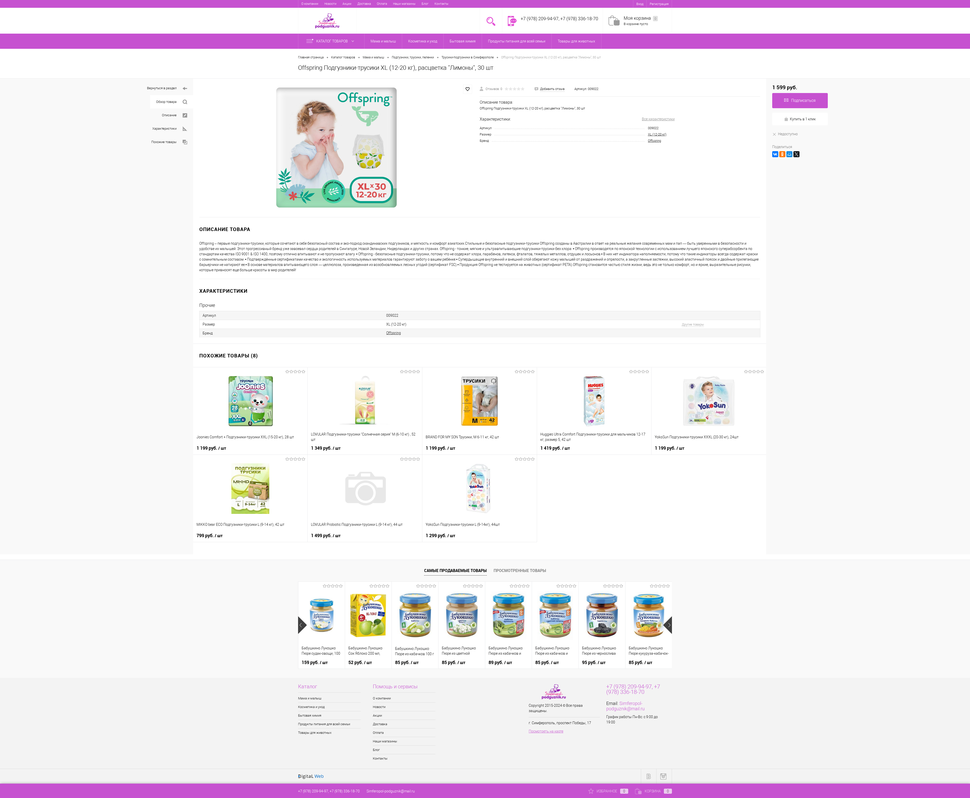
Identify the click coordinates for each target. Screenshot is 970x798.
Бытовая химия (309, 715)
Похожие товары (164, 142)
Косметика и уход (311, 707)
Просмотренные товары (520, 570)
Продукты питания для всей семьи (324, 724)
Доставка (364, 4)
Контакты (441, 4)
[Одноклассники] (782, 154)
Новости (330, 4)
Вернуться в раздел (162, 88)
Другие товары (693, 324)
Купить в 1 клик (803, 119)
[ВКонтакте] (775, 154)
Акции (347, 4)
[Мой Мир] (789, 154)
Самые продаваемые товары (455, 570)
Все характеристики (658, 119)
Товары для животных (314, 733)
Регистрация (659, 4)
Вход (639, 4)
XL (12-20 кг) (657, 134)
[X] (796, 154)
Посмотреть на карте (546, 731)
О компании (309, 4)
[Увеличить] (336, 148)
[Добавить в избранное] (467, 89)
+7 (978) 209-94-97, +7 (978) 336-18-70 (329, 791)
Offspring (654, 141)
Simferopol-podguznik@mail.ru (625, 706)
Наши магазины (404, 4)
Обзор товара (166, 102)
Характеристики (164, 128)
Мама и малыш (309, 698)
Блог (425, 4)
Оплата (382, 4)
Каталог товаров (332, 41)
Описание (169, 115)
